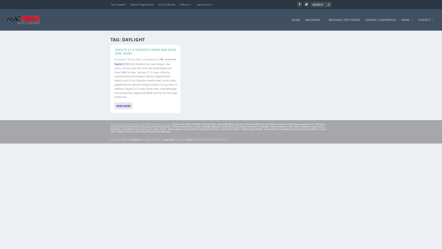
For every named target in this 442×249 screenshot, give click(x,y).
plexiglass (115, 129)
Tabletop (305, 126)
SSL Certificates (167, 4)
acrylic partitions (310, 129)
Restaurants (186, 126)
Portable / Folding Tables (204, 124)
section (274, 126)
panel (321, 126)
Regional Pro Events (344, 20)
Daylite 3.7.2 (121, 64)
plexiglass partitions (290, 129)
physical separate (161, 131)
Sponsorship (204, 4)
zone (297, 126)
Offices (175, 126)
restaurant (252, 126)
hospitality (263, 126)
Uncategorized (150, 59)
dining (242, 126)
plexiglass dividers (209, 129)
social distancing (129, 129)
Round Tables (269, 124)
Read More (124, 106)
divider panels (175, 129)
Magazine (312, 20)
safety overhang (125, 131)
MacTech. (137, 139)
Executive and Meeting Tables (156, 126)
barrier (282, 126)
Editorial (184, 4)
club (236, 126)
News (405, 20)
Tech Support (118, 4)
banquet (216, 126)
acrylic (197, 126)
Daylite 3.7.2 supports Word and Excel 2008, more (146, 51)
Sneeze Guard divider (252, 129)
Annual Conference (380, 20)
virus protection (191, 129)
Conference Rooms (130, 126)
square (314, 126)
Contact (424, 20)
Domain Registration (142, 4)
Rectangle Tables (226, 124)
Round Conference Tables (248, 124)
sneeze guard (146, 129)
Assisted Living (284, 124)
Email (188, 139)
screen (290, 126)
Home (296, 20)
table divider (160, 129)
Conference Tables (181, 124)
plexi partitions (271, 129)
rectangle (205, 126)
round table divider (230, 129)
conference (227, 126)
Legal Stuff (168, 139)
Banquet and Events (303, 124)
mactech (121, 59)
